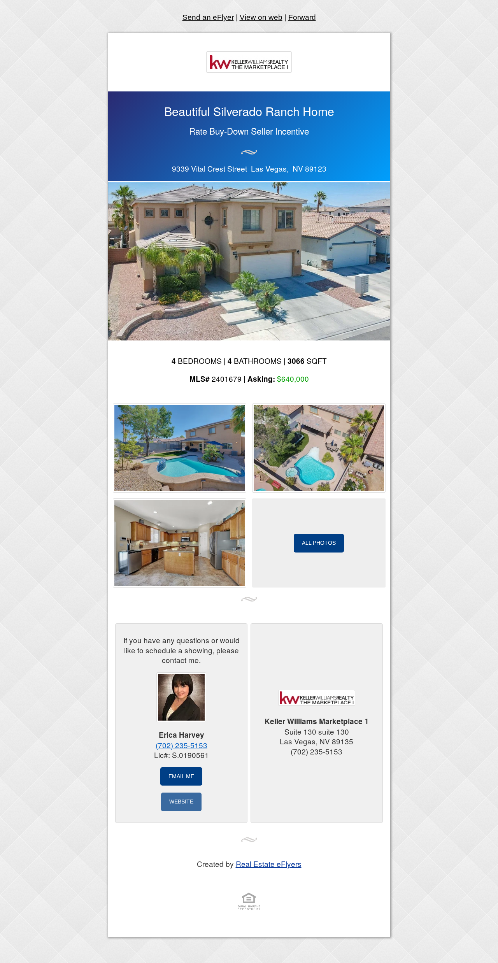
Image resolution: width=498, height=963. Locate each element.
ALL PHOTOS (319, 543)
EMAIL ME (181, 776)
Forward (302, 17)
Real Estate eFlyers (269, 863)
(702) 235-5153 (181, 745)
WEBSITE (181, 801)
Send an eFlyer (208, 17)
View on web (261, 17)
